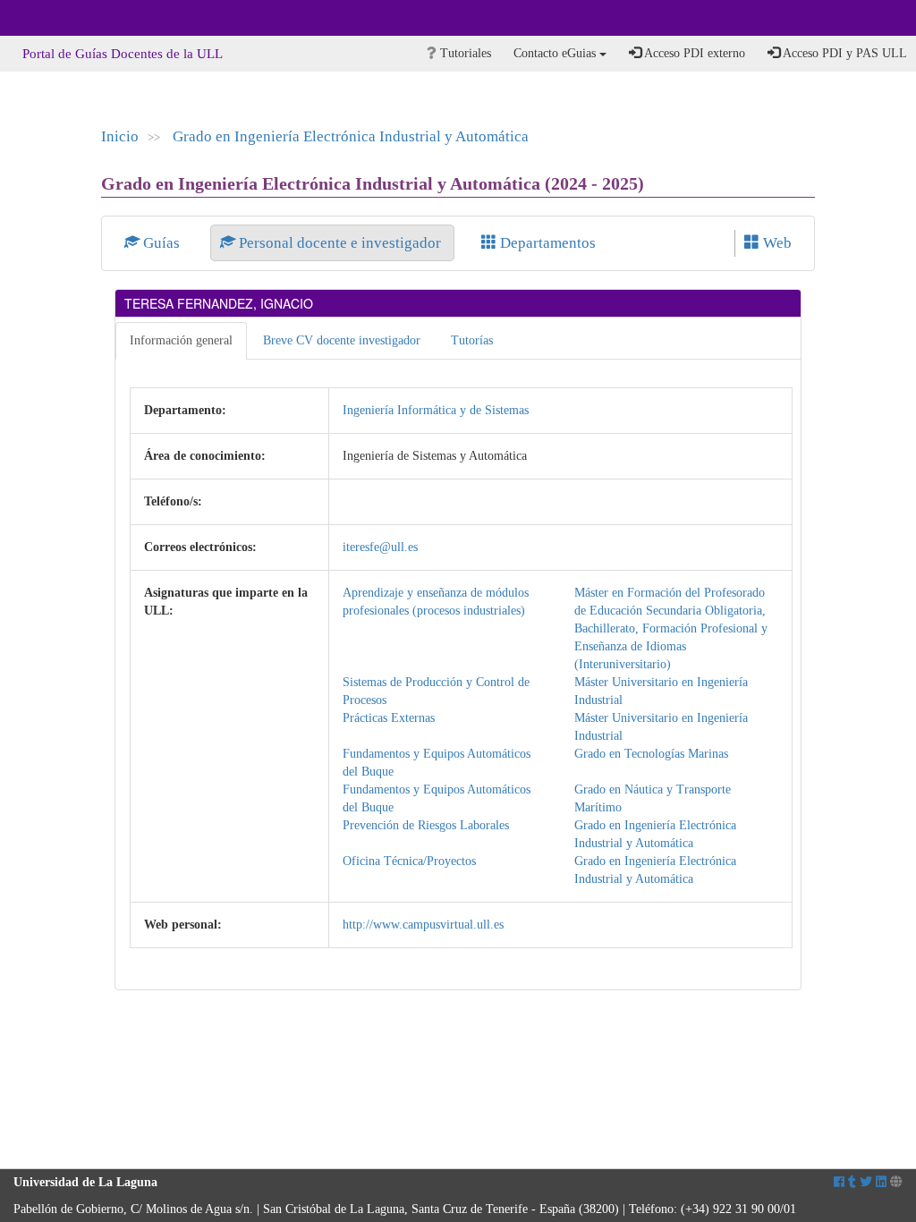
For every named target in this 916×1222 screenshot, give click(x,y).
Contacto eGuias (556, 53)
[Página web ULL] (896, 1182)
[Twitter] (866, 1182)
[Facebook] (839, 1182)
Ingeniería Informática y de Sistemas (436, 410)
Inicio (120, 136)
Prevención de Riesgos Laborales (426, 825)
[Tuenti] (852, 1182)
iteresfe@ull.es (380, 547)
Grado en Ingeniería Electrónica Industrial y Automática (351, 136)
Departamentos (546, 242)
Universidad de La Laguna (62, 18)
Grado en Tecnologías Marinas (651, 753)
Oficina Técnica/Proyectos (409, 861)
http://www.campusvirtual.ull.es (423, 924)
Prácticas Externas (389, 718)
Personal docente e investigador (340, 242)
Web (775, 242)
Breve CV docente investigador (341, 340)
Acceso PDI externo (693, 53)
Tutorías (472, 340)
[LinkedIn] (881, 1182)
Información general (181, 340)
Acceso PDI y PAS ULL (843, 53)
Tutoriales (464, 53)
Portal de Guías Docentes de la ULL (122, 54)
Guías (161, 242)
